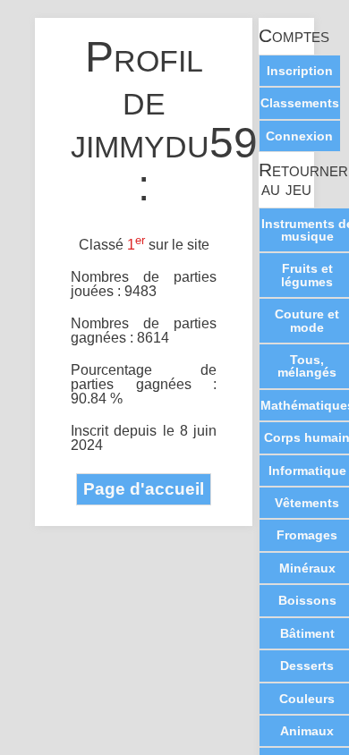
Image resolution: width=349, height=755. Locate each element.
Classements (299, 103)
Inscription (300, 71)
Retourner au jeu (286, 180)
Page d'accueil (143, 488)
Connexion (299, 136)
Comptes (286, 36)
